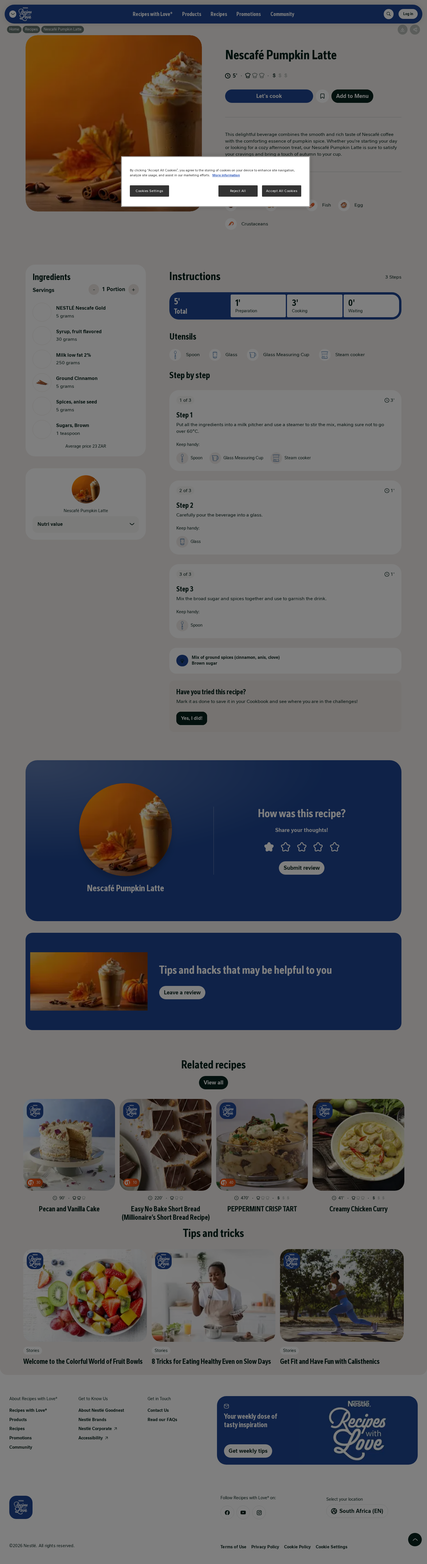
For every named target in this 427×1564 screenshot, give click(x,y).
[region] (215, 181)
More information (226, 175)
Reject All (238, 191)
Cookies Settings (149, 191)
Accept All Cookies (281, 191)
